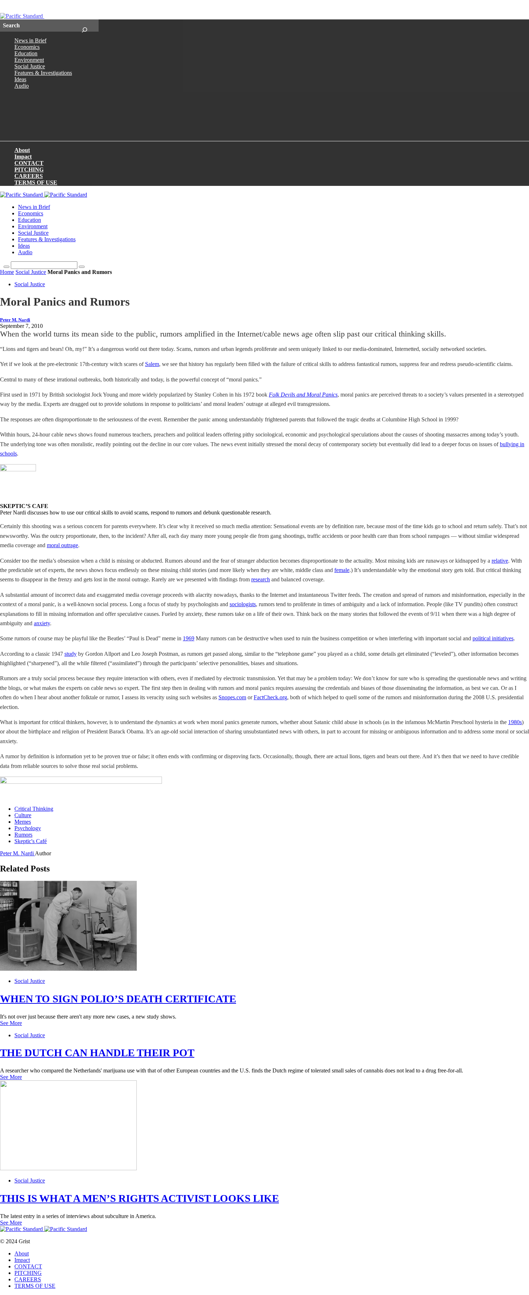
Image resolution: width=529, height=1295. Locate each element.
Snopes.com (232, 697)
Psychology (27, 828)
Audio (21, 86)
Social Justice (29, 66)
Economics (27, 47)
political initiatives (493, 638)
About (22, 150)
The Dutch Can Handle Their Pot (97, 1052)
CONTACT (29, 163)
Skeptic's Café (30, 841)
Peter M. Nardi (15, 319)
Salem (152, 364)
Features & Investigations (43, 73)
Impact (23, 157)
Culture (22, 815)
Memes (22, 822)
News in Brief (30, 40)
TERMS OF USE (35, 182)
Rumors (23, 835)
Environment (29, 60)
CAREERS (28, 176)
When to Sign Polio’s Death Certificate (118, 999)
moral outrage (62, 545)
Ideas (20, 79)
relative (500, 561)
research (260, 579)
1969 (188, 638)
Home (7, 272)
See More (11, 1023)
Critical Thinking (33, 809)
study (70, 654)
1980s (515, 722)
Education (25, 53)
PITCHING (29, 169)
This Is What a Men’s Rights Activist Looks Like (139, 1198)
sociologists (243, 604)
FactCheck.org (270, 697)
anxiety (42, 623)
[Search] (84, 25)
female (341, 570)
